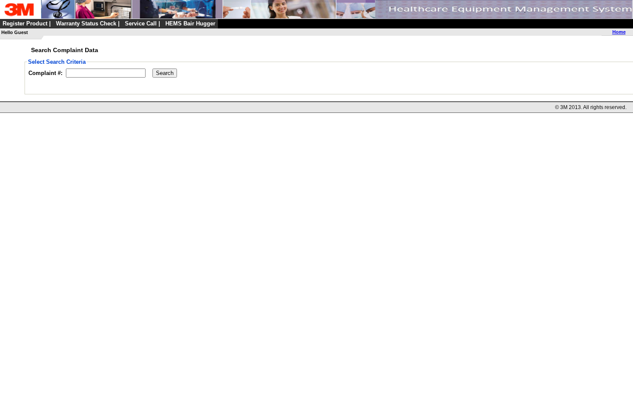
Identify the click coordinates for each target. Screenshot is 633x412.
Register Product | (27, 23)
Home (619, 31)
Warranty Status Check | (88, 23)
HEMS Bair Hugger (190, 23)
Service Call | (142, 23)
